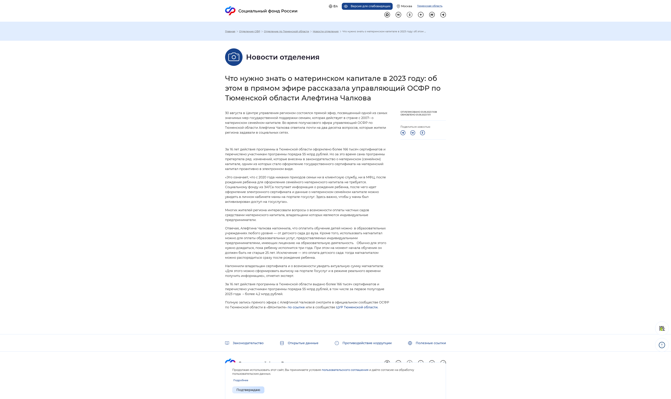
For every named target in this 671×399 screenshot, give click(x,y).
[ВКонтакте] (412, 132)
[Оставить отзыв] (662, 328)
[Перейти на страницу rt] (432, 14)
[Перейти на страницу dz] (421, 14)
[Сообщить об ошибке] (662, 345)
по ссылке (296, 307)
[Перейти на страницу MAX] (387, 14)
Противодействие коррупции (367, 343)
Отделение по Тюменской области (286, 31)
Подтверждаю (248, 390)
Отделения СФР (249, 31)
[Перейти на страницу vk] (398, 14)
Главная (230, 31)
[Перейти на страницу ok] (409, 14)
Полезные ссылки (431, 343)
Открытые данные (303, 343)
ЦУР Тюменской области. (357, 307)
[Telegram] (403, 132)
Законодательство (248, 343)
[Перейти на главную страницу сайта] (261, 11)
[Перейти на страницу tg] (443, 14)
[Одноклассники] (422, 132)
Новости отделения (326, 31)
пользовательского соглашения (345, 370)
